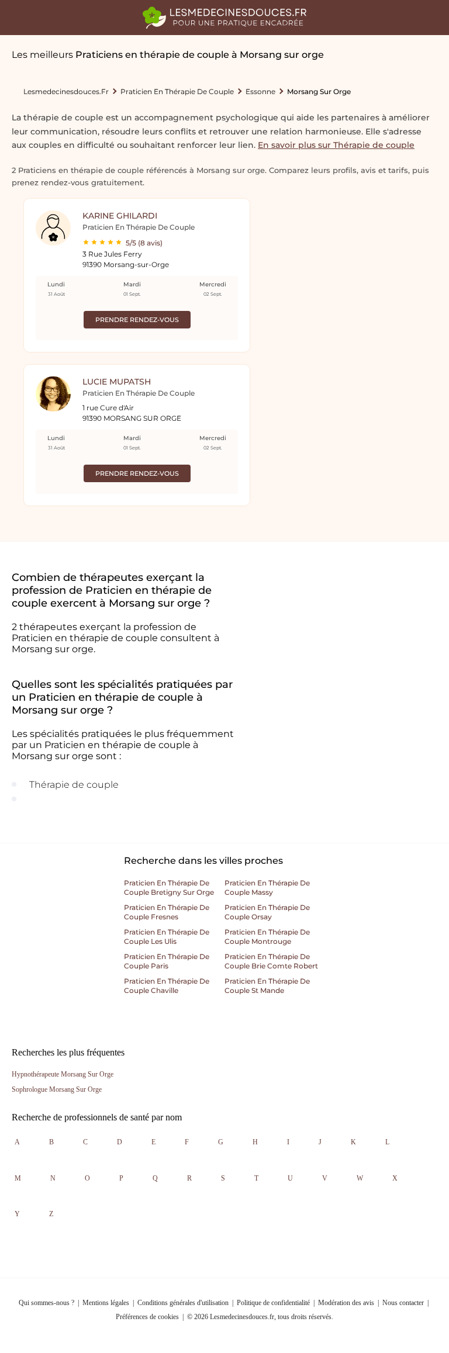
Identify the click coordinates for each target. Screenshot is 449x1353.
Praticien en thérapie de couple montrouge (267, 937)
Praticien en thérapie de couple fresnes (166, 912)
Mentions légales (105, 1303)
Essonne (260, 91)
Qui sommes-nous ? (46, 1303)
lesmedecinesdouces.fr (66, 91)
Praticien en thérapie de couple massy (267, 887)
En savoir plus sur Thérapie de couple (336, 145)
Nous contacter (403, 1303)
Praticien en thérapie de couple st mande (267, 986)
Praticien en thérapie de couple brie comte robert (271, 961)
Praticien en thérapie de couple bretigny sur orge (169, 887)
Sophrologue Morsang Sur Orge (57, 1089)
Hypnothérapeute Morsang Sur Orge (62, 1074)
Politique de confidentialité (273, 1303)
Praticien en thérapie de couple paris (166, 961)
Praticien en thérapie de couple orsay (267, 912)
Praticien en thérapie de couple (177, 91)
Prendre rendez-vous (137, 320)
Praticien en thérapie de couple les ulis (166, 937)
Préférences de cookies (147, 1317)
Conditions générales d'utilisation (183, 1303)
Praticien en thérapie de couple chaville (166, 986)
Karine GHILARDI (119, 215)
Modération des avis (346, 1303)
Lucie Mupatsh (116, 381)
